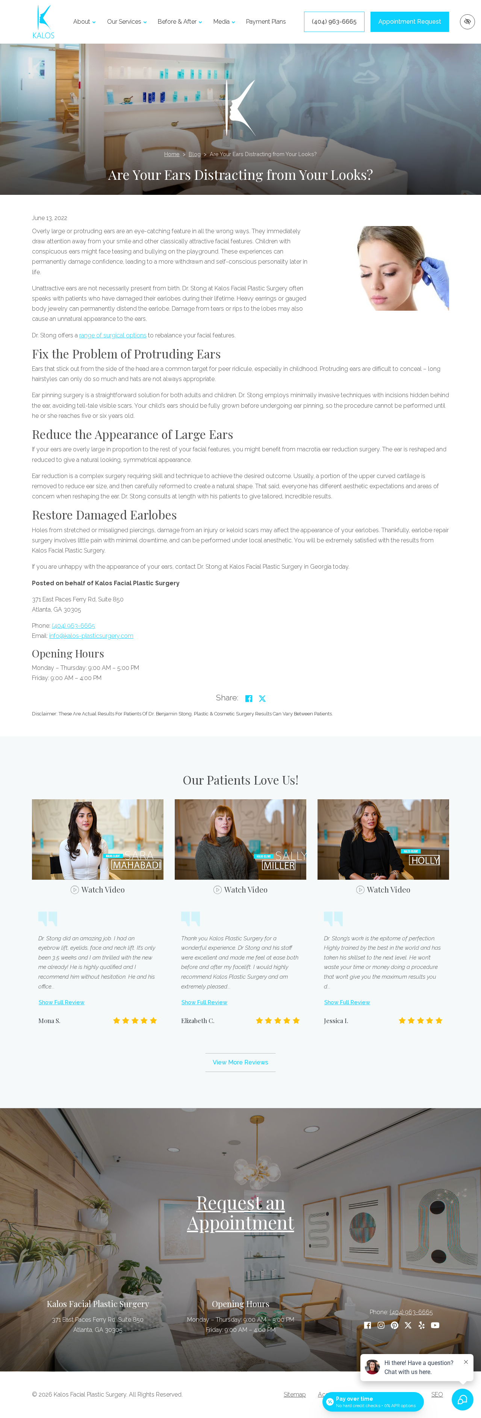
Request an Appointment (240, 1212)
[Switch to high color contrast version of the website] (467, 21)
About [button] (81, 21)
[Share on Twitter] (262, 698)
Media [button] (221, 21)
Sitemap (295, 1394)
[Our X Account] (408, 1325)
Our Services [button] (124, 21)
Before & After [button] (177, 21)
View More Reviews (240, 1062)
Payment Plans (266, 21)
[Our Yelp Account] (422, 1325)
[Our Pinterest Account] (394, 1325)
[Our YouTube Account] (435, 1325)
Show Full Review (62, 1002)
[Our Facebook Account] (367, 1325)
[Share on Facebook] (249, 698)
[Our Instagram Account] (381, 1325)
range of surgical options (113, 335)
